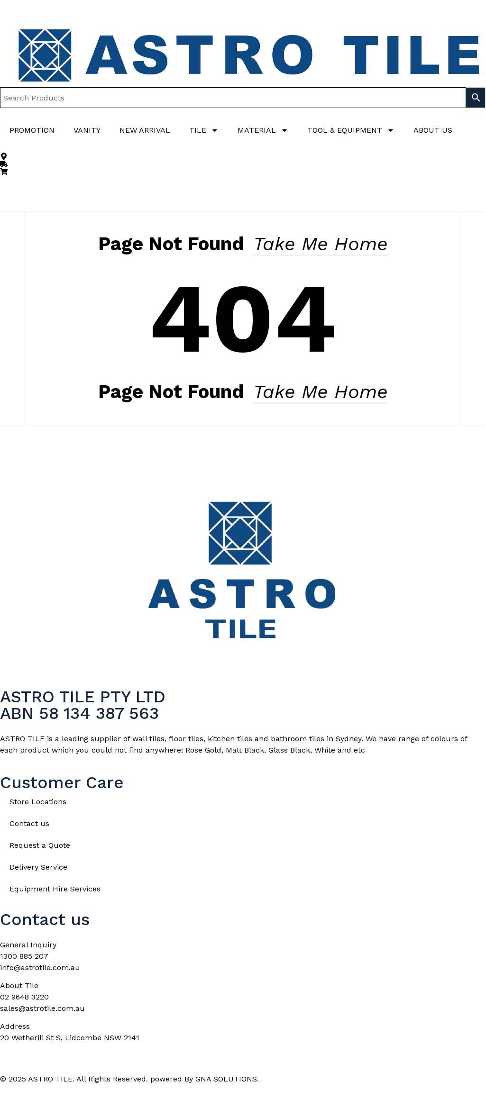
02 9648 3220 (24, 996)
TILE (197, 130)
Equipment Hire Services (55, 888)
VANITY (87, 130)
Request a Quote (39, 845)
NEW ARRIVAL (144, 130)
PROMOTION (32, 130)
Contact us (29, 823)
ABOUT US (432, 130)
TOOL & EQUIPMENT (344, 130)
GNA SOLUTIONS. (227, 1078)
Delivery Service (38, 867)
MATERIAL (257, 130)
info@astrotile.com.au (40, 967)
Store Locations (37, 801)
